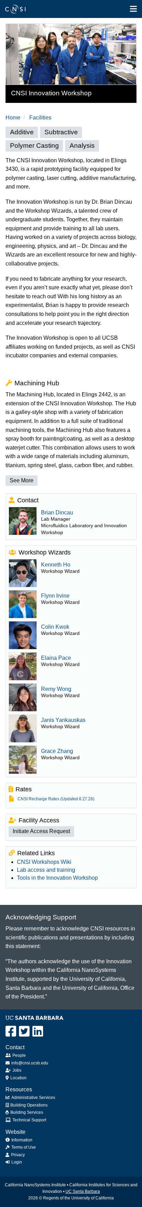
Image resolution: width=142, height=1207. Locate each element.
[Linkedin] (37, 1031)
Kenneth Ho (55, 565)
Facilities (40, 117)
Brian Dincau (57, 512)
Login (16, 1162)
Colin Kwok (55, 627)
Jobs (16, 1070)
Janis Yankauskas (63, 720)
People (19, 1055)
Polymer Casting (34, 145)
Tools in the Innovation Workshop (57, 878)
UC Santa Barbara (82, 1191)
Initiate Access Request (41, 831)
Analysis (82, 145)
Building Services (26, 1112)
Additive (22, 132)
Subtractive (61, 132)
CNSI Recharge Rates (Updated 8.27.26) (56, 798)
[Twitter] (24, 1031)
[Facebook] (11, 1031)
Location (18, 1077)
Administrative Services (33, 1097)
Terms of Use (23, 1147)
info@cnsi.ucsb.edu (29, 1063)
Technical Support (29, 1120)
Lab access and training (46, 870)
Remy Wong (56, 689)
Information (21, 1140)
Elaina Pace (56, 658)
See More (21, 480)
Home (13, 117)
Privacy (18, 1154)
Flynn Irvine (55, 596)
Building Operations (29, 1105)
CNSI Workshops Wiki (44, 862)
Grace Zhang (57, 751)
